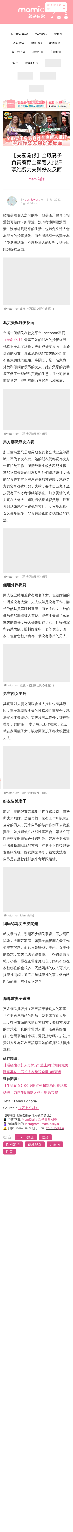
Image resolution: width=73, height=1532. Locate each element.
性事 (9, 1152)
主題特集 (55, 51)
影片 (15, 62)
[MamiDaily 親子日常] (36, 12)
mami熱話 (41, 34)
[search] (66, 14)
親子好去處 (19, 51)
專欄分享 (38, 51)
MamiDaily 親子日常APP (39, 1119)
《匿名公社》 (13, 340)
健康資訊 (36, 43)
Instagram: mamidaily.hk (43, 1124)
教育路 (58, 34)
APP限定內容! (19, 34)
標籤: (8, 1137)
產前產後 (18, 43)
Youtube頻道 (55, 1128)
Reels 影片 (31, 62)
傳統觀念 (35, 1144)
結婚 (45, 1137)
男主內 (55, 1144)
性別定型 (13, 1144)
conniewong (33, 199)
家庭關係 (54, 43)
